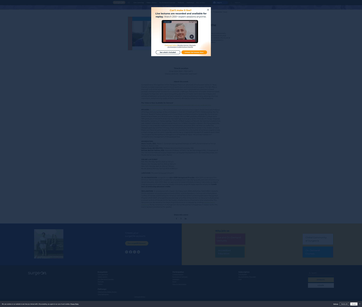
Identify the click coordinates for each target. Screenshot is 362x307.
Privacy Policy (74, 304)
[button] (208, 10)
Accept (354, 304)
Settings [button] (335, 304)
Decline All (344, 304)
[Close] (360, 303)
